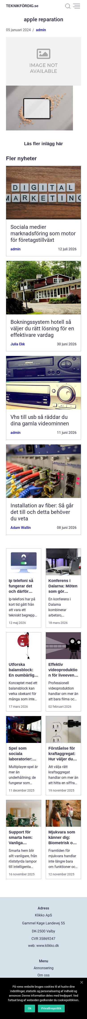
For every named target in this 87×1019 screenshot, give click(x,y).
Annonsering (44, 968)
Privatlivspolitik (51, 1008)
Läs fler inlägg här (43, 143)
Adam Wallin (20, 528)
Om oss (43, 975)
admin (41, 30)
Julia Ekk (17, 344)
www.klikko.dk (47, 945)
